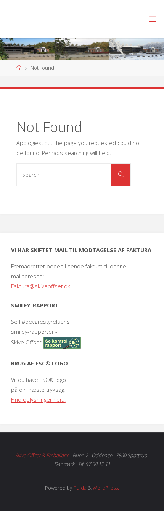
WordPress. (106, 487)
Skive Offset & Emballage (42, 455)
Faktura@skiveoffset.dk (40, 286)
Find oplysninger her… (38, 399)
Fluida (79, 487)
